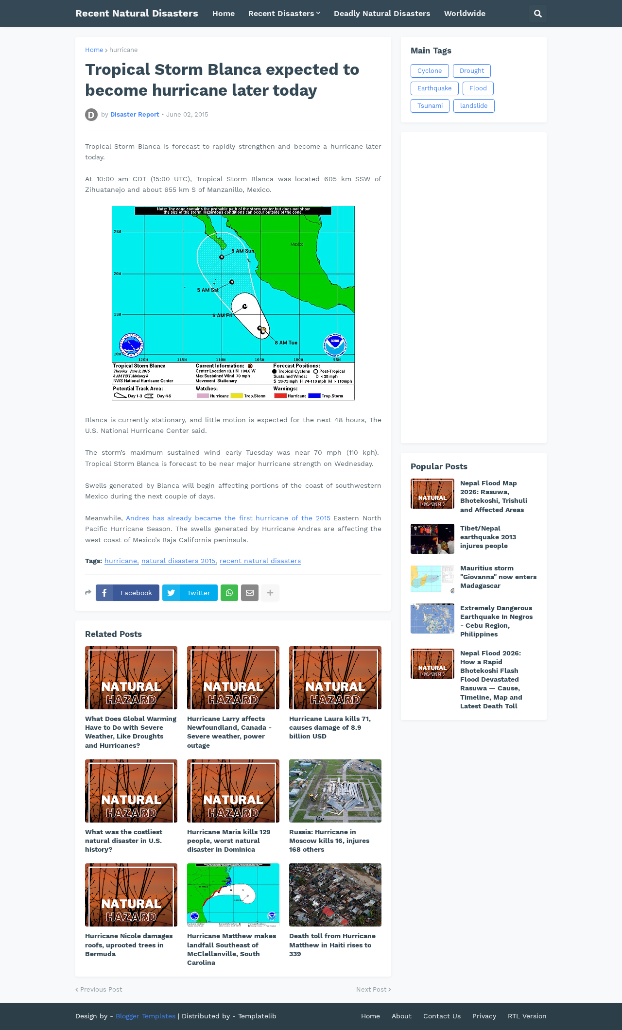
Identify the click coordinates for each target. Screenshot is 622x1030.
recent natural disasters (260, 561)
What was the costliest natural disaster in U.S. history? (123, 840)
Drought (472, 70)
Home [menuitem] (223, 13)
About (402, 1016)
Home (94, 50)
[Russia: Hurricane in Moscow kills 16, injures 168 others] (335, 791)
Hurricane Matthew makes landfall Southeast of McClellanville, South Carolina (231, 949)
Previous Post (101, 989)
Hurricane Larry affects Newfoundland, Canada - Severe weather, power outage (229, 732)
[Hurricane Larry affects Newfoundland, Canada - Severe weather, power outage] (233, 677)
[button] (538, 13)
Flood (478, 88)
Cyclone (429, 70)
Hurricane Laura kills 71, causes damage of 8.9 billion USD (330, 727)
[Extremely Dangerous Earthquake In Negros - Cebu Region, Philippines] (432, 618)
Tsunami (430, 105)
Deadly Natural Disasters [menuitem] (382, 13)
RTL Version (527, 1016)
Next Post (371, 989)
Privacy (484, 1016)
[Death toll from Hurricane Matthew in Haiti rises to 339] (335, 895)
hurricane (123, 50)
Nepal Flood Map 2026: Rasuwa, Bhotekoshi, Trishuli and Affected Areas (493, 496)
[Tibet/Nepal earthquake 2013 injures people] (432, 539)
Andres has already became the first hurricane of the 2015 (228, 518)
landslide (474, 105)
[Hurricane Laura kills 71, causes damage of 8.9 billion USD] (335, 677)
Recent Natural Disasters (136, 13)
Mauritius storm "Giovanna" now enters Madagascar (498, 576)
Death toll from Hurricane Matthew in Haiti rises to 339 (332, 944)
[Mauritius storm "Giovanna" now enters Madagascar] (432, 579)
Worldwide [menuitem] (464, 13)
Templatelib (257, 1016)
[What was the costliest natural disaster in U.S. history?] (131, 791)
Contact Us (442, 1016)
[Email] (250, 592)
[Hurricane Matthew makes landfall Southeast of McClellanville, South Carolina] (233, 895)
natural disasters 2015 (178, 561)
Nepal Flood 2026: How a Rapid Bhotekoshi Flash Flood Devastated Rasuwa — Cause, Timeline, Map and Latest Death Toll (491, 679)
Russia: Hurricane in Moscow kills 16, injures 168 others (329, 840)
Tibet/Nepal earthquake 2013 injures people (488, 536)
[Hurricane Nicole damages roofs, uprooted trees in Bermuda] (131, 895)
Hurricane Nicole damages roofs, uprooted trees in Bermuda (129, 944)
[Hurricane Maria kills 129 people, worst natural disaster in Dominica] (233, 791)
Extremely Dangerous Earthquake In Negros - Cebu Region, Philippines (496, 621)
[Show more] (270, 592)
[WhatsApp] (229, 592)
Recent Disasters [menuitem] (281, 13)
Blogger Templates (145, 1016)
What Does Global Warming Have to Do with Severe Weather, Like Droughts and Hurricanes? (130, 732)
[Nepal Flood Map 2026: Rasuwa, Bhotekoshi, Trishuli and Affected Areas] (432, 494)
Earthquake (434, 88)
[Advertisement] (474, 287)
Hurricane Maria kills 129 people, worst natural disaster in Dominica (229, 840)
